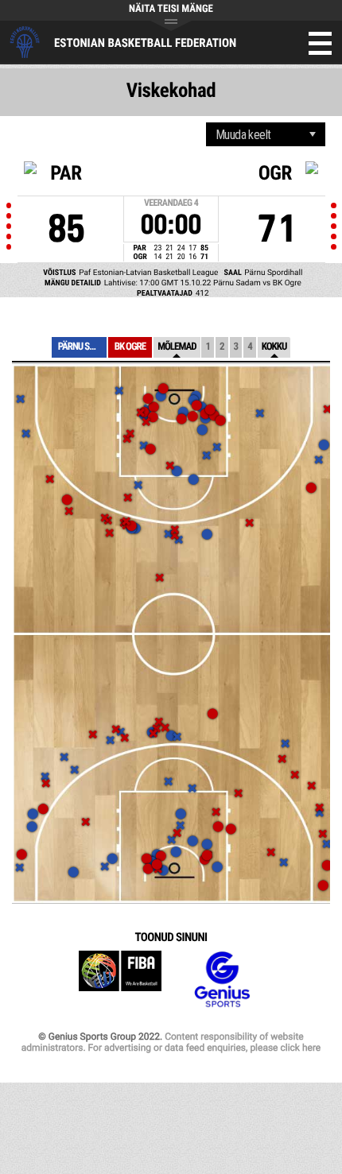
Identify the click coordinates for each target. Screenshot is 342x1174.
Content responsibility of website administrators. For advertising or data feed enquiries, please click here (171, 1042)
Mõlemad (176, 347)
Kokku (274, 347)
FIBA (120, 980)
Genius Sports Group (222, 980)
